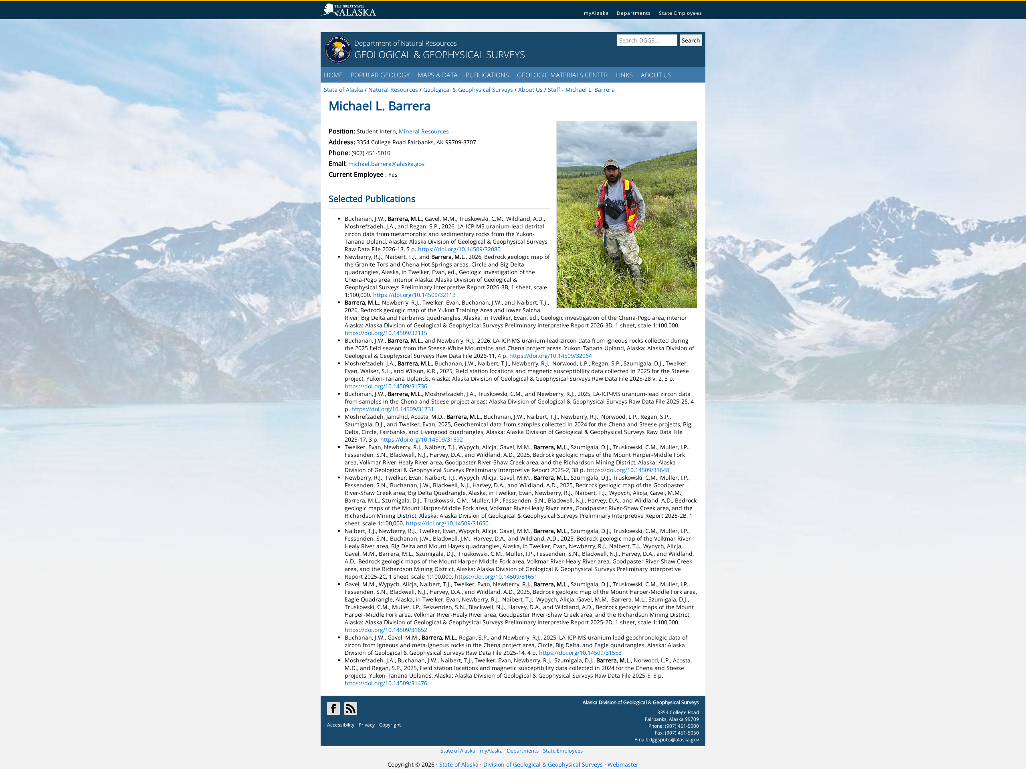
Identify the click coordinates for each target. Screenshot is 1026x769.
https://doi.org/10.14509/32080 (459, 249)
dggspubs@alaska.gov (674, 739)
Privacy (367, 724)
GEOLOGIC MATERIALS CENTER (562, 75)
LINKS (624, 75)
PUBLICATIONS (487, 75)
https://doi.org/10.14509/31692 (421, 439)
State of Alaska (457, 750)
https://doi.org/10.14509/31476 (386, 683)
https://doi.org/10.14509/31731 (392, 409)
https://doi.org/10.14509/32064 (550, 355)
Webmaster (623, 764)
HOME (333, 75)
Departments (634, 13)
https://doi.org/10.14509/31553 (580, 652)
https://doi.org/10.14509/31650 (447, 523)
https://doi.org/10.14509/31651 (496, 576)
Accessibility (340, 724)
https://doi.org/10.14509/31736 (386, 386)
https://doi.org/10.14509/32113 (414, 295)
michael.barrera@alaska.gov (386, 164)
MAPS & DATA (438, 75)
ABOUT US (656, 75)
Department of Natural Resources (405, 43)
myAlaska (596, 13)
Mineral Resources (424, 131)
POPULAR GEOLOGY (380, 75)
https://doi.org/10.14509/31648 (628, 470)
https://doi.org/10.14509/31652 (386, 630)
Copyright (390, 724)
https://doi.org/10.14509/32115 (386, 333)
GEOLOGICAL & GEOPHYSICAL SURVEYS (439, 54)
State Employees (680, 13)
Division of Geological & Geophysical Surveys (543, 764)
